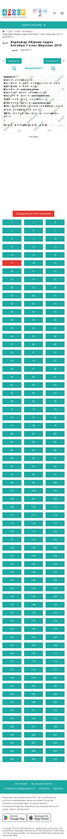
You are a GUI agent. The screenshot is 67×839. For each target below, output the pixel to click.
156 (55, 620)
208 (12, 759)
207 (55, 750)
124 (12, 547)
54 (33, 360)
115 (12, 523)
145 (33, 596)
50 (12, 352)
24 (33, 279)
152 (33, 612)
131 (12, 563)
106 (12, 498)
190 (12, 710)
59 (12, 376)
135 (12, 572)
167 (33, 645)
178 (12, 677)
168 (55, 645)
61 (55, 376)
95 (12, 474)
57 (33, 368)
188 (33, 702)
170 (33, 653)
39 (33, 319)
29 (12, 295)
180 (55, 677)
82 (55, 433)
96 (33, 474)
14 (12, 254)
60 (33, 376)
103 (33, 490)
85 (55, 441)
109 (12, 506)
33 (33, 303)
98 (12, 482)
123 (55, 539)
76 (55, 417)
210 (55, 759)
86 (12, 450)
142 (33, 588)
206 (33, 750)
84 (33, 441)
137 (55, 572)
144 (12, 596)
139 (33, 580)
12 (33, 246)
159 (55, 628)
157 (12, 628)
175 (12, 669)
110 (33, 506)
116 (33, 523)
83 (12, 441)
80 (12, 433)
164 (55, 637)
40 (55, 319)
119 (33, 531)
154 (12, 620)
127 (12, 555)
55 (55, 360)
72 (33, 409)
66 (33, 393)
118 (12, 531)
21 (33, 271)
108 (55, 498)
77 (12, 425)
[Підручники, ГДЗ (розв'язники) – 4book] (3, 31)
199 (12, 734)
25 (55, 279)
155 (33, 620)
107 (33, 498)
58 (55, 368)
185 (33, 694)
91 (55, 458)
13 (55, 246)
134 (55, 563)
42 (33, 328)
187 (12, 702)
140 (55, 580)
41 (12, 328)
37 (55, 311)
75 (33, 417)
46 (55, 336)
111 (55, 506)
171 (55, 653)
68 (12, 401)
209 (33, 759)
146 (55, 596)
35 (12, 311)
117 (55, 523)
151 (12, 612)
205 (12, 750)
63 (33, 384)
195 (55, 718)
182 (33, 685)
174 (55, 661)
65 (12, 393)
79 (55, 425)
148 (33, 604)
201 (55, 734)
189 (55, 702)
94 (55, 466)
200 (33, 734)
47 (12, 344)
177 (55, 669)
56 (12, 368)
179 (33, 677)
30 (33, 295)
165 (12, 645)
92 (12, 466)
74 (12, 417)
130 (55, 555)
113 (33, 515)
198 (55, 726)
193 (12, 718)
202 (12, 742)
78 (33, 425)
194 (33, 718)
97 (55, 474)
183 (55, 685)
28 (55, 287)
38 (12, 319)
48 (33, 344)
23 (12, 279)
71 (12, 409)
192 (55, 710)
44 (12, 336)
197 (33, 726)
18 (33, 262)
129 (33, 555)
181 (12, 685)
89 (12, 458)
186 (55, 694)
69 (33, 401)
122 (33, 539)
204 (55, 742)
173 (33, 661)
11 (12, 246)
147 (12, 604)
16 (55, 254)
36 (33, 311)
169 (12, 653)
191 (33, 710)
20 (12, 271)
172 (12, 661)
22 (55, 271)
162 (12, 637)
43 (55, 328)
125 (33, 547)
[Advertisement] (33, 171)
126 (55, 547)
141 (12, 588)
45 (33, 336)
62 (12, 384)
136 (33, 572)
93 (33, 466)
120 (55, 531)
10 (55, 238)
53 (12, 360)
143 (55, 588)
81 (33, 433)
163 (33, 637)
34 (55, 303)
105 (55, 490)
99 (33, 482)
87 (33, 450)
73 (55, 409)
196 (12, 726)
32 (12, 303)
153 (55, 612)
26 (12, 287)
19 (55, 262)
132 (33, 563)
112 (12, 515)
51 (33, 352)
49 (55, 344)
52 (55, 352)
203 (33, 742)
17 (12, 262)
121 (12, 539)
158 (33, 628)
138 (12, 580)
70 (55, 401)
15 (33, 254)
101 (12, 490)
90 (33, 458)
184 (12, 694)
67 (55, 393)
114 (55, 515)
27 (33, 287)
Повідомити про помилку (33, 213)
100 (55, 482)
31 (55, 295)
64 (55, 384)
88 (55, 450)
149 (55, 604)
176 (33, 669)
